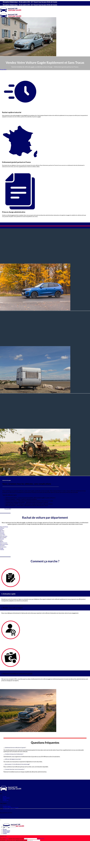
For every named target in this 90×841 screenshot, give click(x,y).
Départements (6, 797)
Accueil (4, 796)
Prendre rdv (5, 800)
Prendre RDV (6, 832)
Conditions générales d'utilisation (10, 807)
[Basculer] (4, 754)
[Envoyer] (3, 828)
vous (7, 838)
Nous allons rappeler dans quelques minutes (12, 838)
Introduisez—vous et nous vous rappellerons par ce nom (13, 840)
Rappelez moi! (40, 838)
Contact (5, 799)
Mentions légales (7, 806)
